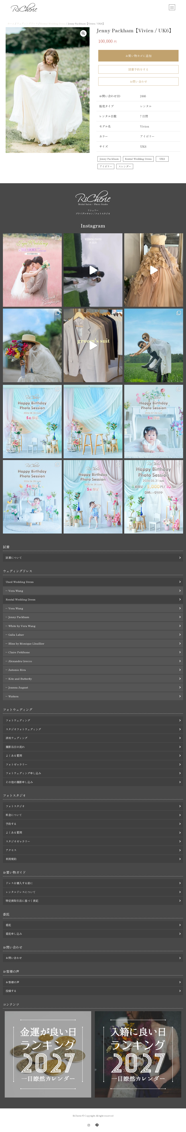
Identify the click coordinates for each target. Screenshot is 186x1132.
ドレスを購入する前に (19, 883)
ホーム (11, 23)
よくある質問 (14, 755)
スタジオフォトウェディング (23, 729)
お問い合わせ (138, 81)
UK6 (162, 159)
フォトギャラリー (16, 764)
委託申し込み (14, 934)
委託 (8, 925)
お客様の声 (12, 982)
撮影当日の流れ (15, 747)
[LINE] (97, 1125)
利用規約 (11, 859)
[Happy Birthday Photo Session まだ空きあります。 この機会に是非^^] (32, 497)
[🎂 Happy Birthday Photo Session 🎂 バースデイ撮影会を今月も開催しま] (153, 421)
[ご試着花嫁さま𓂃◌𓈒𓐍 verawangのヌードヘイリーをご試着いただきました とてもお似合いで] (153, 270)
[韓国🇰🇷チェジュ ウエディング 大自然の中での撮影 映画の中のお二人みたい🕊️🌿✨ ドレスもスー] (93, 270)
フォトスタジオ (15, 806)
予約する (11, 824)
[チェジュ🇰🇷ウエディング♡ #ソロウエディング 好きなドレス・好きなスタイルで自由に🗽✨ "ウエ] (32, 345)
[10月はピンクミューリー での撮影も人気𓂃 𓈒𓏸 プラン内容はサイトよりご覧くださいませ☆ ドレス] (32, 270)
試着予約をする (138, 69)
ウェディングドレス (27, 23)
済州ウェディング (16, 738)
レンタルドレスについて (21, 892)
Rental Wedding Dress (53, 23)
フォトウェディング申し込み (23, 773)
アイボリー (106, 166)
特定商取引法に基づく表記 (22, 901)
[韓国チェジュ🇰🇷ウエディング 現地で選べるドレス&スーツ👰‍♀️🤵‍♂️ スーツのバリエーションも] (93, 345)
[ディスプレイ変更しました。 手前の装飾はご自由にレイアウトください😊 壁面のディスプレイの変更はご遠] (93, 421)
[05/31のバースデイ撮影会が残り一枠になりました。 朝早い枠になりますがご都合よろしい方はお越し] (153, 497)
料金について (14, 815)
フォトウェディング (18, 720)
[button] (83, 33)
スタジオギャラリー (18, 841)
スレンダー (124, 166)
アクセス (11, 850)
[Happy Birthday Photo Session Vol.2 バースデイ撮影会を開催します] (93, 497)
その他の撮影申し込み (19, 782)
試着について (14, 557)
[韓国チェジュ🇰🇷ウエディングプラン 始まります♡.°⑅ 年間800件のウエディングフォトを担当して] (153, 345)
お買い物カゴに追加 (138, 56)
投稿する (11, 991)
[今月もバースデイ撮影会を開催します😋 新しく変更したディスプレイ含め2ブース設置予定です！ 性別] (32, 421)
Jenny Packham (109, 159)
